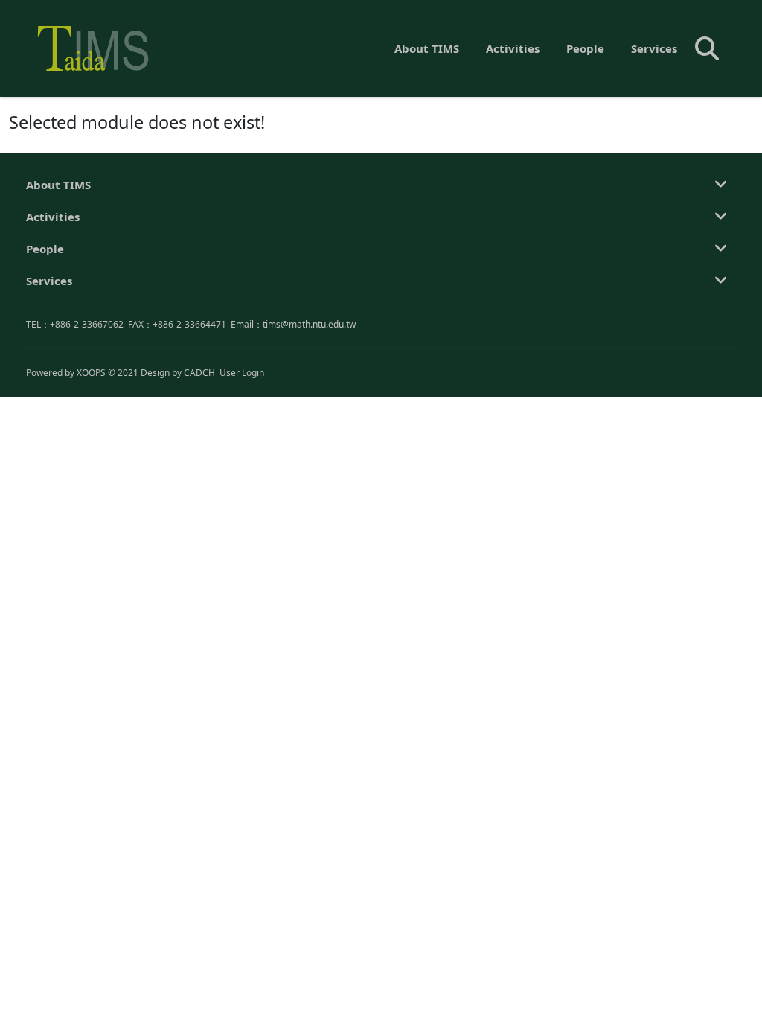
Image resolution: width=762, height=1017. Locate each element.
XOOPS (91, 372)
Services (654, 48)
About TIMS (426, 48)
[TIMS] (93, 48)
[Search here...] (707, 48)
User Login (242, 372)
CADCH (199, 372)
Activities (513, 48)
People (585, 48)
